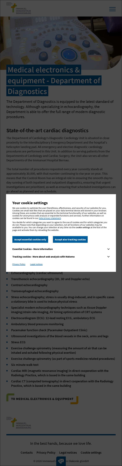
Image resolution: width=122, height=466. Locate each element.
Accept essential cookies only (30, 239)
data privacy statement (50, 218)
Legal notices (36, 264)
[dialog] (61, 233)
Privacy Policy (18, 264)
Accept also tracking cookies (70, 239)
